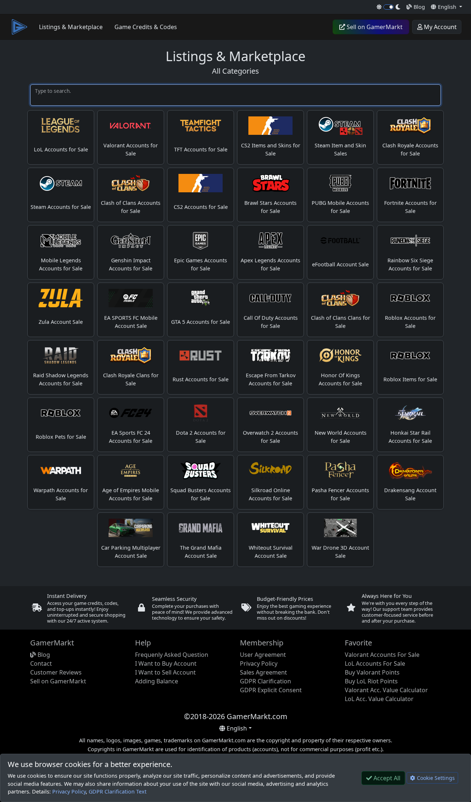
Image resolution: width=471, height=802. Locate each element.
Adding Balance (156, 681)
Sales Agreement (263, 672)
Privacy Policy (69, 791)
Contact (41, 663)
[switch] (388, 7)
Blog (418, 6)
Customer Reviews (56, 672)
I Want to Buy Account (165, 663)
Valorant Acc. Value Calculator (386, 690)
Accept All (386, 778)
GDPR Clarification (265, 681)
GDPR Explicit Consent (271, 690)
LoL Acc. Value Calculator (379, 699)
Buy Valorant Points (372, 672)
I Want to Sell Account (165, 672)
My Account (439, 27)
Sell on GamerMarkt (374, 27)
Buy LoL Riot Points (371, 681)
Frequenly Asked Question (171, 655)
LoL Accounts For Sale (375, 663)
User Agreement (263, 655)
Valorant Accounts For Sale (382, 655)
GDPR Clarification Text (117, 791)
